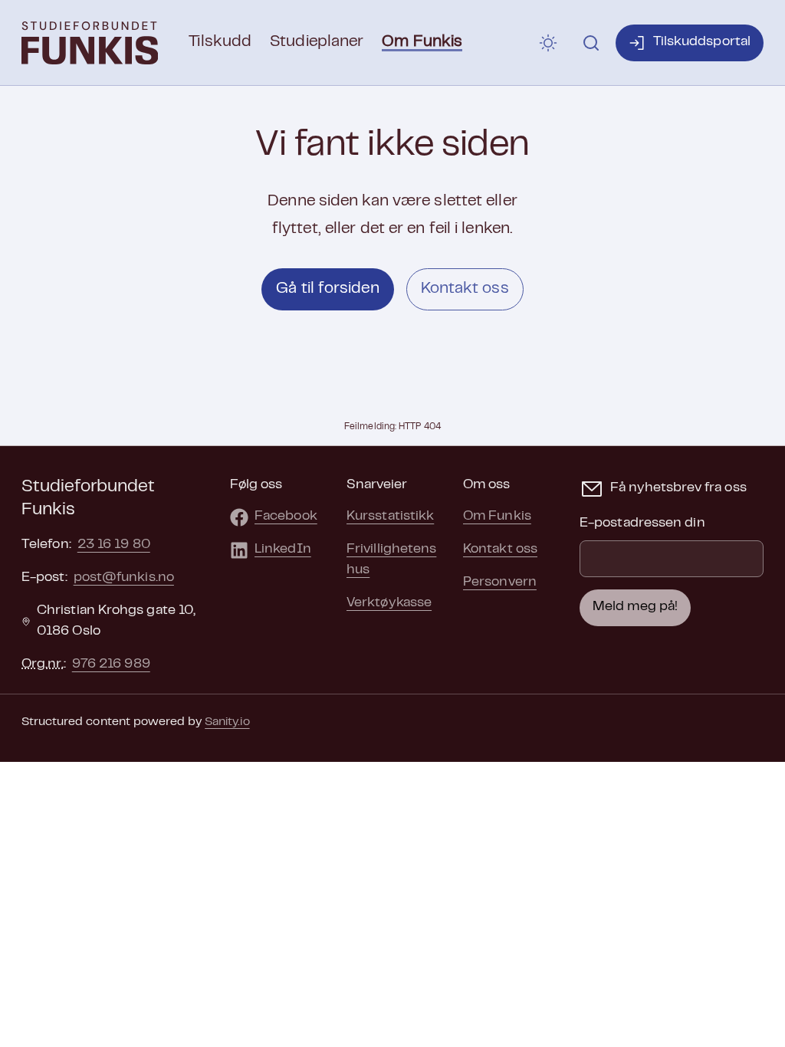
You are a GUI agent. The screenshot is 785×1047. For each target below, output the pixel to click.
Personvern (500, 582)
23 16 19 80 (113, 545)
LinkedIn (283, 549)
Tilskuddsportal (702, 42)
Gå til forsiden (327, 289)
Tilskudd (220, 42)
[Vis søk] (591, 43)
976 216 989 (111, 664)
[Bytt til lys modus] (548, 43)
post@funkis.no (124, 578)
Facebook (286, 516)
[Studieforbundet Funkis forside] (89, 42)
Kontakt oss (465, 289)
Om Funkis (422, 42)
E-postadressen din (642, 523)
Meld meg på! (635, 607)
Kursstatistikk (390, 516)
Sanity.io (227, 722)
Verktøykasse (389, 603)
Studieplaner (316, 42)
